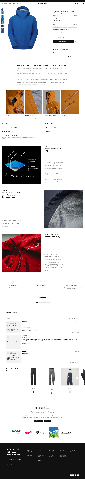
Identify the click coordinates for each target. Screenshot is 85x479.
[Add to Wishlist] (76, 41)
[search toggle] (75, 3)
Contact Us (39, 460)
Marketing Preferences (63, 455)
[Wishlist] (78, 3)
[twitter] (66, 56)
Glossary (47, 420)
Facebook (73, 450)
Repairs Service (51, 452)
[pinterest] (68, 56)
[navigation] (26, 378)
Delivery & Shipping (40, 455)
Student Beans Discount (41, 452)
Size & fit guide (75, 24)
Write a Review (76, 315)
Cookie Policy (62, 450)
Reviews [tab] (9, 312)
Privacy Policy (62, 451)
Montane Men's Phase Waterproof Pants (33, 387)
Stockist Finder (29, 452)
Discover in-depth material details (61, 37)
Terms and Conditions (63, 452)
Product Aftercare (51, 455)
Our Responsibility (29, 451)
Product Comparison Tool (42, 457)
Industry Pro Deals (29, 455)
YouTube (73, 452)
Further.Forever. (38, 420)
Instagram (73, 451)
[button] (72, 15)
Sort (69, 318)
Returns (39, 456)
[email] (70, 56)
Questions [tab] (15, 312)
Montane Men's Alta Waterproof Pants (70, 387)
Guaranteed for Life (52, 450)
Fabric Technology (51, 456)
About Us (28, 450)
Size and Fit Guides (51, 451)
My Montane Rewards (41, 451)
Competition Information (63, 456)
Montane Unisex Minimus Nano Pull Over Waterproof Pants (52, 388)
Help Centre (39, 450)
